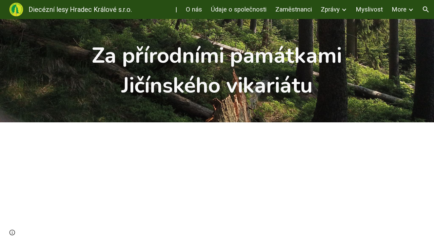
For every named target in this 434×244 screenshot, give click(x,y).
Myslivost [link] (369, 9)
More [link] (399, 9)
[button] (426, 9)
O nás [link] (194, 9)
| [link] (176, 9)
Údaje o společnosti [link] (239, 9)
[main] (217, 70)
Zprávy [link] (330, 9)
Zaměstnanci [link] (293, 9)
